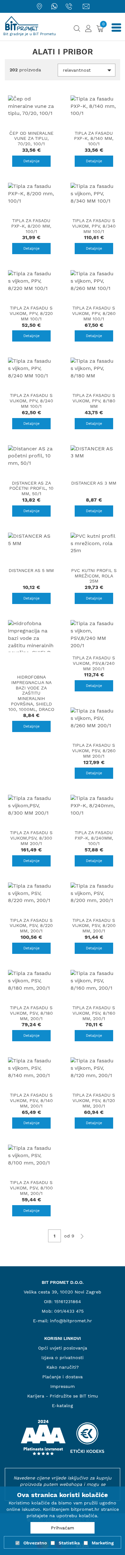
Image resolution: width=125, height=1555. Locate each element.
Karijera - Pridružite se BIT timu (62, 1395)
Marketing (103, 1542)
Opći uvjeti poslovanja (62, 1347)
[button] (86, 70)
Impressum (62, 1386)
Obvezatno (35, 1542)
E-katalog (62, 1405)
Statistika (69, 1542)
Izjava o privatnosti (62, 1357)
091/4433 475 (69, 1311)
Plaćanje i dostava (62, 1376)
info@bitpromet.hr (71, 1320)
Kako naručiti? (62, 1367)
